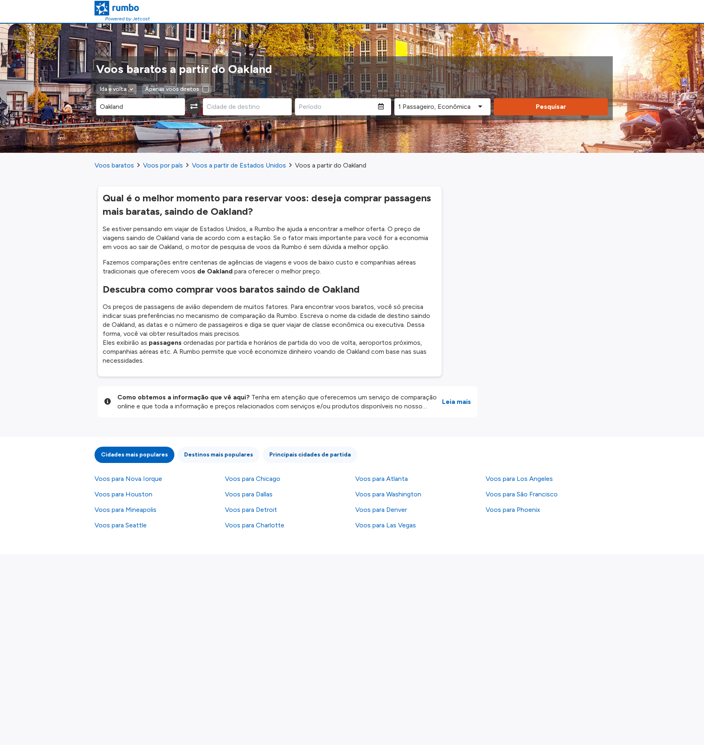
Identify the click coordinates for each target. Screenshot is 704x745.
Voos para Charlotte (254, 525)
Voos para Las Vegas (385, 525)
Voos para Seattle (121, 525)
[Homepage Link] (122, 8)
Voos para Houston (123, 494)
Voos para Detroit (251, 510)
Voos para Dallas (249, 494)
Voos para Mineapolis (125, 510)
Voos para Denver (381, 510)
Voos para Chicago (252, 479)
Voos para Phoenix (513, 510)
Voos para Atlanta (381, 479)
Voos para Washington (388, 494)
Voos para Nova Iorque (128, 479)
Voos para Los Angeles (519, 479)
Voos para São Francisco (522, 494)
